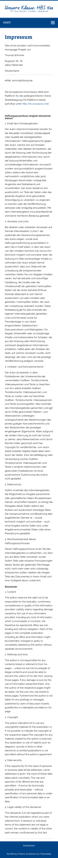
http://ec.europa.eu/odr (35, 103)
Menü (7, 22)
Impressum (29, 846)
